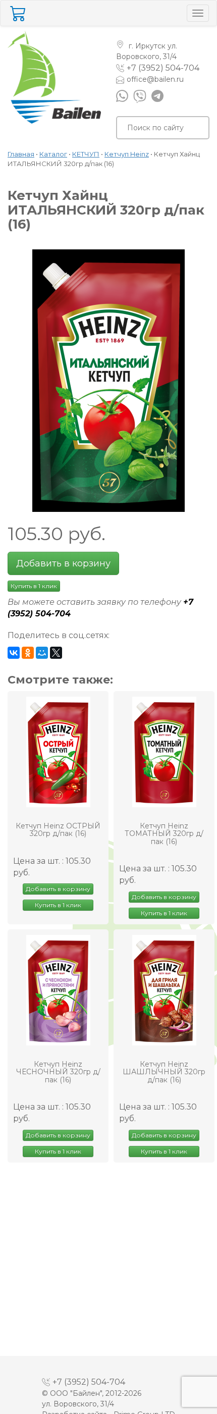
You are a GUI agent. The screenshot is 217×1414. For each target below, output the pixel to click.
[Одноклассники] (28, 653)
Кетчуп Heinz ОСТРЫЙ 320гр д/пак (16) (58, 830)
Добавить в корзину (63, 563)
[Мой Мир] (42, 653)
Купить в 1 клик (34, 586)
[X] (56, 653)
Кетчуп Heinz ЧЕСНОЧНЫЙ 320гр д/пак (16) (58, 1072)
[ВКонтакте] (14, 653)
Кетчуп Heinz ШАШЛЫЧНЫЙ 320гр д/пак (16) (164, 1072)
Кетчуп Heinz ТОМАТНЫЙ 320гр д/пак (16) (164, 834)
